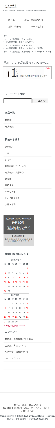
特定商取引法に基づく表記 (16, 408)
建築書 (8, 120)
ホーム (11, 20)
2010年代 (29, 42)
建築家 (8, 179)
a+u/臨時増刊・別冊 (14, 42)
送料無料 (9, 147)
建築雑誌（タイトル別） (23, 39)
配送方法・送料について (17, 352)
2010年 (40, 48)
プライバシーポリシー (41, 408)
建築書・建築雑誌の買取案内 (19, 339)
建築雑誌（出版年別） (22, 52)
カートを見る (37, 26)
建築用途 (9, 185)
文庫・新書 (10, 204)
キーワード (10, 191)
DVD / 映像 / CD (12, 198)
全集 (7, 153)
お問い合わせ (14, 26)
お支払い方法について (15, 345)
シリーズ (9, 159)
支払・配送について (34, 20)
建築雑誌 (9, 126)
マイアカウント (12, 358)
